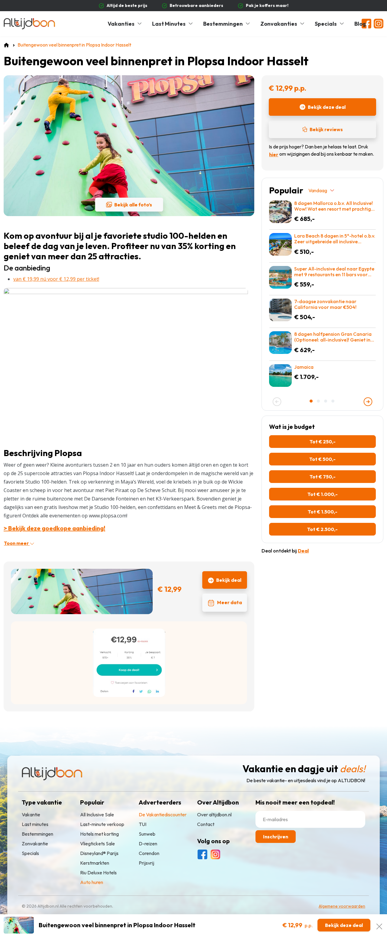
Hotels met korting (99, 834)
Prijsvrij (146, 863)
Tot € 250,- (323, 442)
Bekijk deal (228, 580)
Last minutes (35, 824)
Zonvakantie (35, 843)
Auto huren (91, 882)
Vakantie (31, 814)
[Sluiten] (379, 925)
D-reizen (148, 843)
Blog (360, 23)
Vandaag (317, 190)
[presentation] (277, 401)
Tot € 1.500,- (322, 512)
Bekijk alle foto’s (133, 205)
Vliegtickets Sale (97, 843)
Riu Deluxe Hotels (98, 873)
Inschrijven (275, 837)
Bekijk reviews (326, 129)
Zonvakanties (278, 23)
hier (273, 154)
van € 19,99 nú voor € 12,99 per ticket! (56, 279)
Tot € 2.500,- (322, 529)
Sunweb (147, 834)
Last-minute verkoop (102, 824)
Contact (205, 824)
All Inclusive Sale (97, 814)
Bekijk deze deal (327, 107)
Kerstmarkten (94, 863)
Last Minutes (169, 23)
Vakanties (121, 23)
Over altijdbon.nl (214, 814)
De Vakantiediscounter (163, 814)
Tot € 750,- (323, 477)
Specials (326, 23)
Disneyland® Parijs (99, 853)
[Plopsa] (126, 365)
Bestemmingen (223, 23)
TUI (142, 824)
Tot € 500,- (322, 459)
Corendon (149, 853)
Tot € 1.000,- (322, 494)
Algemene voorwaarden (342, 906)
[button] (312, 401)
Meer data (229, 602)
